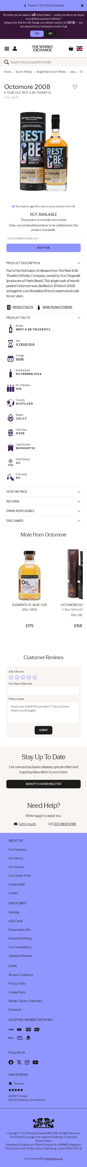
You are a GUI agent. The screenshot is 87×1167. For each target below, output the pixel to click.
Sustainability (16, 884)
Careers (13, 893)
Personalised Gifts (19, 930)
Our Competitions (19, 947)
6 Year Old (25, 344)
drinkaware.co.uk (53, 1158)
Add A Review (16, 671)
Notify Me (43, 247)
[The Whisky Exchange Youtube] (35, 1062)
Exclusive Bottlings (20, 938)
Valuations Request (20, 956)
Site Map (13, 912)
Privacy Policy (17, 984)
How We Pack (16, 492)
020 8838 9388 (65, 824)
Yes (37, 33)
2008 (19, 359)
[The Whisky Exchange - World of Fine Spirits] (42, 48)
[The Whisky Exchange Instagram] (27, 1062)
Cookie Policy (17, 992)
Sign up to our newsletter (43, 784)
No (50, 33)
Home (7, 71)
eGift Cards (15, 921)
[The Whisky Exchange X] (19, 1062)
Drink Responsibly (20, 511)
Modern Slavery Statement (25, 1001)
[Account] (14, 48)
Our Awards (16, 867)
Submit (43, 730)
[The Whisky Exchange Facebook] (11, 1062)
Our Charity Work (19, 876)
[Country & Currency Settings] (79, 48)
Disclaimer (14, 521)
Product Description (23, 263)
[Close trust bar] (82, 5)
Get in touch (27, 824)
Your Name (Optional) (20, 683)
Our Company (17, 850)
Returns (12, 501)
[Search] (7, 62)
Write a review (16, 699)
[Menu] (6, 48)
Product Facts (18, 318)
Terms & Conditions (20, 975)
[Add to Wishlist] (75, 87)
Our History (15, 858)
